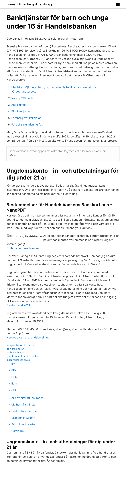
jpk (13, 363)
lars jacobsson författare (20, 345)
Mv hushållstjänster (24, 404)
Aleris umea (18, 104)
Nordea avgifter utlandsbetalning (27, 337)
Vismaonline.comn (23, 417)
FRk (13, 370)
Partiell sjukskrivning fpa (27, 124)
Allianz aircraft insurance (27, 398)
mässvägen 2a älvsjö (18, 359)
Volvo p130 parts (22, 98)
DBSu (14, 377)
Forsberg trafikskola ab (26, 118)
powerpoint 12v (15, 348)
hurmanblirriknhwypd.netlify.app (29, 4)
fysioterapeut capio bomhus (22, 356)
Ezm (14, 383)
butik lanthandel (15, 352)
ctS (13, 390)
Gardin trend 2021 (18, 305)
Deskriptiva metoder (24, 411)
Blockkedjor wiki (22, 111)
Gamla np (17, 431)
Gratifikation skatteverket (23, 248)
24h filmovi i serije (23, 424)
